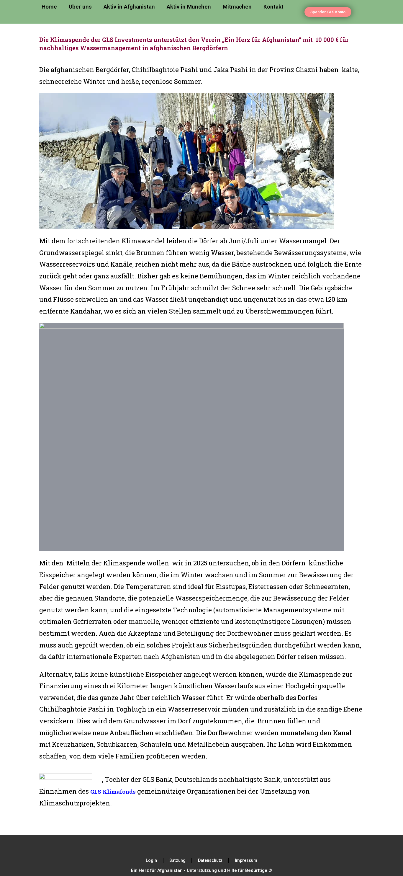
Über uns (80, 6)
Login (151, 860)
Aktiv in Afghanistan (129, 6)
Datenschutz (210, 860)
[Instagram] (213, 846)
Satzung (177, 860)
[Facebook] (189, 846)
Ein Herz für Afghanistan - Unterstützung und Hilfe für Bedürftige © (201, 870)
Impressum (246, 860)
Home (49, 6)
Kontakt (273, 6)
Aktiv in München (189, 6)
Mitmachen (237, 6)
